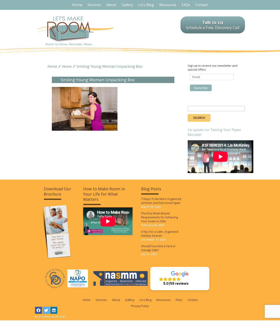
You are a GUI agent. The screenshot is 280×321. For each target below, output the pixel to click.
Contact (192, 300)
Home (52, 66)
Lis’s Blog (145, 300)
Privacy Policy (140, 306)
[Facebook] (38, 310)
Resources (163, 300)
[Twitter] (46, 310)
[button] (179, 278)
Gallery (130, 300)
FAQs (179, 300)
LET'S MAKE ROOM (75, 30)
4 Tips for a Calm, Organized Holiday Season (159, 234)
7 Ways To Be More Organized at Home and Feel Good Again (161, 201)
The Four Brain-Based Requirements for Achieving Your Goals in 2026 (159, 217)
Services (101, 300)
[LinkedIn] (53, 310)
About (116, 300)
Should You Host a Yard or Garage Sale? (158, 248)
